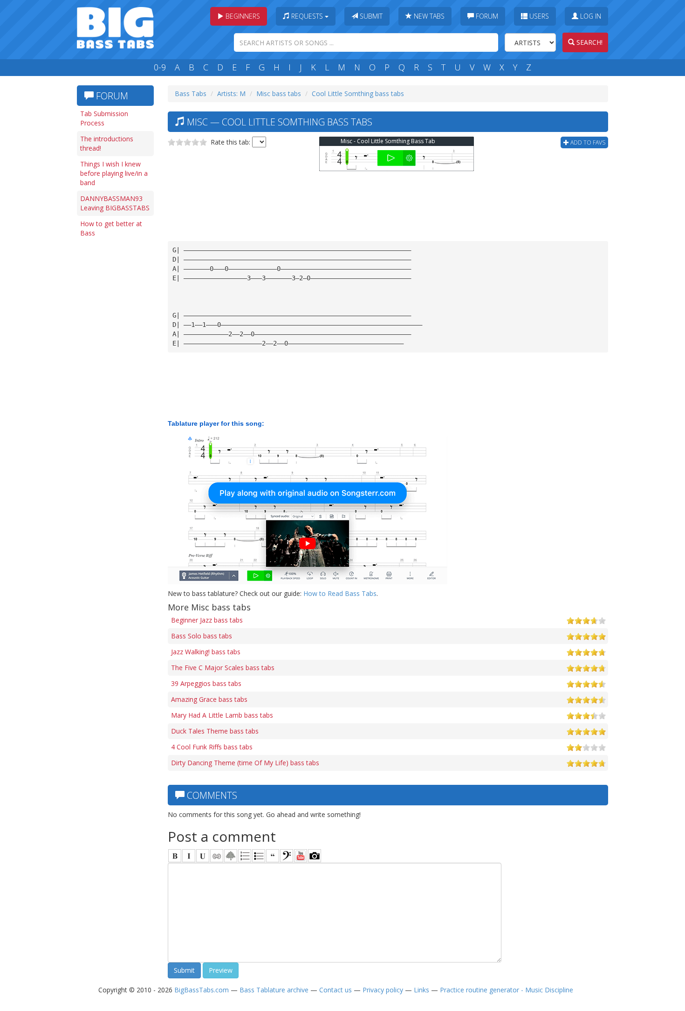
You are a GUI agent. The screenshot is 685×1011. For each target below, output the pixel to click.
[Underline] (202, 855)
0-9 (160, 67)
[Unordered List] (258, 855)
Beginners (242, 16)
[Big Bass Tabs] (115, 26)
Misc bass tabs (278, 93)
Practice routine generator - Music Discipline (506, 989)
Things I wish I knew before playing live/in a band (114, 173)
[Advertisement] (114, 386)
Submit (370, 16)
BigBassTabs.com (201, 989)
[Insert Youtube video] (300, 855)
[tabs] (286, 855)
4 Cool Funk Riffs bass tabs (212, 746)
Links (421, 989)
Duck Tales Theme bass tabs (215, 731)
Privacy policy (383, 989)
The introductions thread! (106, 143)
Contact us (335, 989)
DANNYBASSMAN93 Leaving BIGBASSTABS (115, 203)
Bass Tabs (190, 93)
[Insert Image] (230, 855)
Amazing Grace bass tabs (209, 699)
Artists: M (231, 93)
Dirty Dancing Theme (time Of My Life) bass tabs (245, 762)
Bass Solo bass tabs (201, 635)
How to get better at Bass (111, 228)
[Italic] (188, 855)
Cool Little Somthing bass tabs (358, 93)
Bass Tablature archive (274, 989)
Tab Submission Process (104, 118)
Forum (486, 16)
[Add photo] (314, 855)
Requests (307, 16)
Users (538, 16)
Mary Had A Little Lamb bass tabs (222, 715)
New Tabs (428, 16)
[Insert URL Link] (216, 855)
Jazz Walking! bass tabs (205, 651)
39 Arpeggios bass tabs (206, 683)
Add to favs (587, 142)
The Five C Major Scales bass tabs (222, 667)
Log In (589, 16)
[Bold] (174, 855)
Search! (589, 42)
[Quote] (272, 855)
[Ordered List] (244, 855)
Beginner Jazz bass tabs (207, 620)
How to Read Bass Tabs (340, 593)
